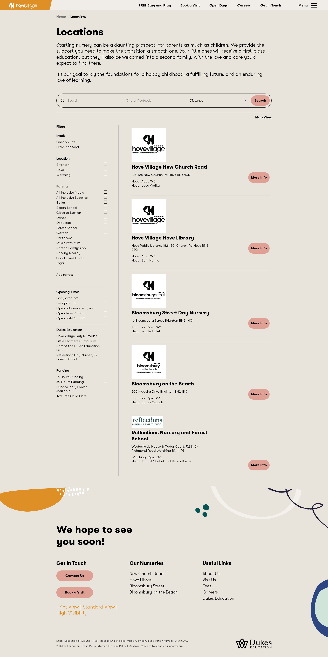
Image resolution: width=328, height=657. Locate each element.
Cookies (134, 645)
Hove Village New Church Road (169, 167)
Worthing (63, 175)
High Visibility (71, 613)
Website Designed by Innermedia (162, 645)
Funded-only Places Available (71, 389)
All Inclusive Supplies (72, 198)
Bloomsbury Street (146, 585)
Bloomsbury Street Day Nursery (170, 312)
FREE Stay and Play (155, 5)
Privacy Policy (118, 645)
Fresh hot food (67, 147)
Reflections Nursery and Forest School (169, 435)
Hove (60, 170)
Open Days (218, 5)
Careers (244, 5)
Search (260, 100)
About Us (211, 573)
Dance (61, 218)
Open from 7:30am (71, 313)
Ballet (60, 202)
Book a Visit (190, 5)
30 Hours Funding (70, 382)
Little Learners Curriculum (76, 341)
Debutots (63, 223)
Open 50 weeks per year (74, 308)
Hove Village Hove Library (163, 237)
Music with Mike (68, 243)
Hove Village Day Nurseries (76, 336)
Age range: (64, 275)
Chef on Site (65, 142)
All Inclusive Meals (70, 192)
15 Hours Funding (69, 377)
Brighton (63, 165)
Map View (263, 117)
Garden (62, 233)
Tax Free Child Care (71, 396)
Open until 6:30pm (70, 318)
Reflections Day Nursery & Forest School (76, 357)
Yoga (60, 263)
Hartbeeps (64, 238)
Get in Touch (270, 5)
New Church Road (146, 573)
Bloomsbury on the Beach (163, 383)
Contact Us (74, 575)
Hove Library (141, 579)
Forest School (66, 228)
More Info (259, 177)
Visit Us (209, 579)
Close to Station (68, 213)
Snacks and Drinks (70, 258)
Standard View (99, 607)
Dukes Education (218, 598)
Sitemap (102, 645)
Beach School (66, 208)
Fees (207, 585)
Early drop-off (67, 298)
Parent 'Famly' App (71, 248)
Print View (67, 607)
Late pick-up (66, 303)
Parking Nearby (68, 253)
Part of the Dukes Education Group (78, 348)
